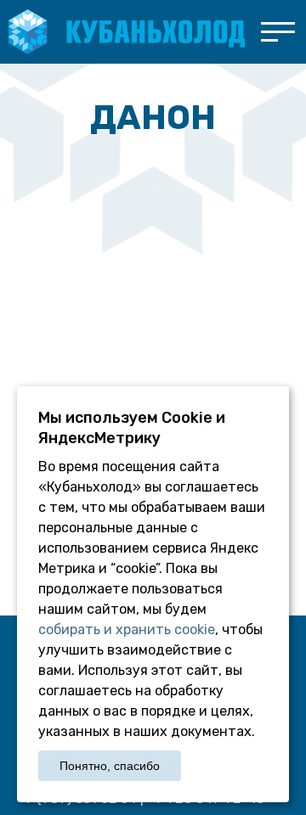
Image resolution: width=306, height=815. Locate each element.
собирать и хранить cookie (126, 629)
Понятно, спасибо (110, 766)
